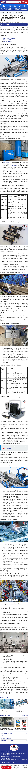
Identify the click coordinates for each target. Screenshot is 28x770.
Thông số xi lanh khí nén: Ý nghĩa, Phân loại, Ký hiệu (6, 711)
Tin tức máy (9, 12)
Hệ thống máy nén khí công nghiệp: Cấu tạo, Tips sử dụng (6, 729)
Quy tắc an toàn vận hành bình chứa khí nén (16, 447)
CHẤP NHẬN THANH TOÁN (7, 740)
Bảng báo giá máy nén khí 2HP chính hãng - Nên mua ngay (20, 729)
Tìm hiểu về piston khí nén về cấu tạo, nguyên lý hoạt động (20, 711)
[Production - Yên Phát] (3, 2)
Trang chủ (2, 12)
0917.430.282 (7, 767)
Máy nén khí (6, 162)
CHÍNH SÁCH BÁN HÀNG (6, 733)
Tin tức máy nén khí (18, 12)
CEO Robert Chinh (5, 22)
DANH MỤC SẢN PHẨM (6, 738)
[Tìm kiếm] (19, 2)
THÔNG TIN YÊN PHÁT (6, 736)
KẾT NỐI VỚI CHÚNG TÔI (6, 742)
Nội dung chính (5, 24)
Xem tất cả (24, 715)
